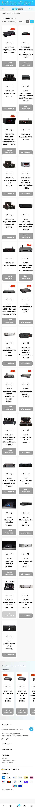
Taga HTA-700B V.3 (9, 181)
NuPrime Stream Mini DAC (22, 693)
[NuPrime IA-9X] (26, 375)
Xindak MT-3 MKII (25, 438)
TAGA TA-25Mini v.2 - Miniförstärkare (26, 52)
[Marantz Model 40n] (26, 545)
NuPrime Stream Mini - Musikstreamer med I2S (8, 693)
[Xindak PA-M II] (26, 465)
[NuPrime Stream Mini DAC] (22, 678)
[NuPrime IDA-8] (26, 290)
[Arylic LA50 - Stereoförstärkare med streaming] (26, 77)
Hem (3, 13)
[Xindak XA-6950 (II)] (9, 545)
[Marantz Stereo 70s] (9, 334)
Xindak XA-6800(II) (9, 521)
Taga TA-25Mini (9, 50)
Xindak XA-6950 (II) (9, 562)
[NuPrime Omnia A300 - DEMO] (26, 249)
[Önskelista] (24, 806)
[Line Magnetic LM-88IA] (9, 586)
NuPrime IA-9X (26, 391)
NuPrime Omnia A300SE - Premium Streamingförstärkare (9, 393)
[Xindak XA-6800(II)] (9, 504)
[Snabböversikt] (7, 43)
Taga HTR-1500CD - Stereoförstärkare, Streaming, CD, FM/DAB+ (26, 352)
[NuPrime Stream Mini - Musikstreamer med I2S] (8, 678)
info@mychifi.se (7, 762)
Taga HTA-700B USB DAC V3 (9, 223)
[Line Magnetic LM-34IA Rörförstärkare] (9, 421)
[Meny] (2, 8)
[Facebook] (2, 739)
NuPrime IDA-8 (26, 307)
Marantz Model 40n (25, 562)
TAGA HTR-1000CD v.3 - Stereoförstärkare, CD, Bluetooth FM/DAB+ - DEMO (9, 139)
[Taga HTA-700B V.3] (9, 164)
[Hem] (3, 806)
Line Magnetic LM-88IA (9, 603)
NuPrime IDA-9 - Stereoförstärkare (9, 482)
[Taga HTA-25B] (9, 77)
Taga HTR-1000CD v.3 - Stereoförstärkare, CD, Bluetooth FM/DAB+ (26, 182)
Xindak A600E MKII (9, 645)
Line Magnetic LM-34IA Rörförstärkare (9, 439)
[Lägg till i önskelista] (11, 43)
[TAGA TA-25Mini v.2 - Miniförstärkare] (26, 34)
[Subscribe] (31, 729)
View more (5, 669)
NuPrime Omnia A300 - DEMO (25, 266)
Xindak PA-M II (26, 481)
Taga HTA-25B (9, 93)
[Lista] (27, 21)
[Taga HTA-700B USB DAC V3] (9, 206)
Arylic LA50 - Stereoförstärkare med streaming (26, 95)
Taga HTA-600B (25, 137)
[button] (29, 8)
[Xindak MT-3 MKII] (26, 421)
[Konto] (31, 806)
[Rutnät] (32, 21)
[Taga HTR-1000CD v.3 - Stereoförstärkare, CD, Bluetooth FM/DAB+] (26, 164)
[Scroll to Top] (31, 799)
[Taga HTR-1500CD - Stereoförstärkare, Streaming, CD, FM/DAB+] (26, 334)
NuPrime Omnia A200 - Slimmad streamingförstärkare (9, 309)
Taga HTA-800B (9, 265)
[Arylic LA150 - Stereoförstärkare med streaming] (26, 206)
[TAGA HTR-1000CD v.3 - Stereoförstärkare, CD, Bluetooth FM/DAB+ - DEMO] (9, 121)
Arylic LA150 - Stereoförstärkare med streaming (26, 224)
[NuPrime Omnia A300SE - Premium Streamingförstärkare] (9, 375)
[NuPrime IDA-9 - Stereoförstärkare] (9, 465)
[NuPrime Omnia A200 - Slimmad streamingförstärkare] (9, 290)
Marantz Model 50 (25, 521)
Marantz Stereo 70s (9, 351)
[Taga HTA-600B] (26, 121)
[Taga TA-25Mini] (9, 34)
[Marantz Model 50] (26, 504)
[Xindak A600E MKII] (9, 628)
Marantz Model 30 (25, 603)
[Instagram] (7, 739)
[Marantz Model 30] (26, 586)
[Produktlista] (10, 806)
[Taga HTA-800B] (9, 249)
